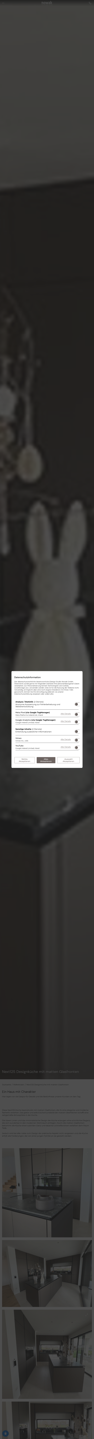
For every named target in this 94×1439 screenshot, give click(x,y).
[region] (47, 726)
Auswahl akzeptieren (68, 760)
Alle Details (66, 713)
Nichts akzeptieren (24, 760)
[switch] (76, 703)
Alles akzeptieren (46, 760)
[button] (76, 704)
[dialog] (47, 719)
